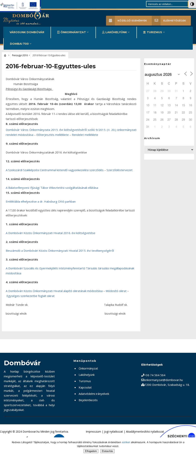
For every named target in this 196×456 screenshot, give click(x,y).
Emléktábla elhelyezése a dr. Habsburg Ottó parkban (41, 201)
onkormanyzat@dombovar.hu (163, 380)
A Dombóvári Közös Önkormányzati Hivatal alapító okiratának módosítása (54, 291)
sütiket (126, 442)
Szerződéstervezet (119, 170)
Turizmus (154, 32)
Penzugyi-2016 (20, 55)
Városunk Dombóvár (27, 32)
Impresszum (93, 431)
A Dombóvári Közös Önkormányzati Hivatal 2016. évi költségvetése (50, 233)
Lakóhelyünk (116, 32)
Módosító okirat (116, 291)
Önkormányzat (73, 32)
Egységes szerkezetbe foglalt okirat (31, 296)
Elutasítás (107, 451)
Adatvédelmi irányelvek (94, 394)
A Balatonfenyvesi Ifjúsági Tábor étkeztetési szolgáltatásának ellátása (52, 188)
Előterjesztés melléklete (52, 135)
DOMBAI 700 (19, 43)
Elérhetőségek (174, 20)
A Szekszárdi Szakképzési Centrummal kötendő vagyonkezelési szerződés (55, 170)
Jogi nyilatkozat (113, 431)
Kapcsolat (85, 387)
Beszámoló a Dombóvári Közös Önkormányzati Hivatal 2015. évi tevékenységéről (60, 250)
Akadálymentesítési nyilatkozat (145, 431)
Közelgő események (132, 20)
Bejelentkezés (88, 400)
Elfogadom (91, 451)
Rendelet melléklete (85, 135)
